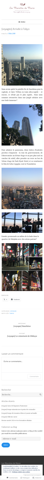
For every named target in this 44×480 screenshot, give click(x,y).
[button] (12, 222)
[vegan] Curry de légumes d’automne (14, 406)
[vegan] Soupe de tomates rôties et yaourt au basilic (19, 413)
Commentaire (34, 376)
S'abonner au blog (9, 427)
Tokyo (11, 313)
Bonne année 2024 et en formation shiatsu (17, 420)
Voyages (13, 311)
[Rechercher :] (22, 395)
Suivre (6, 445)
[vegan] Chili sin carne (9, 417)
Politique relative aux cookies (21, 472)
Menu (23, 22)
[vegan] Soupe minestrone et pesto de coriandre (18, 409)
